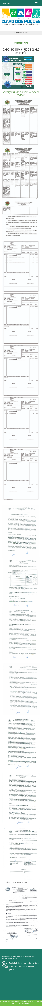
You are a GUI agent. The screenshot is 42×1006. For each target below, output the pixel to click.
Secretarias (20, 956)
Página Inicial (18, 33)
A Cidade (13, 956)
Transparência (29, 956)
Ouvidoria (4, 958)
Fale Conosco (12, 958)
